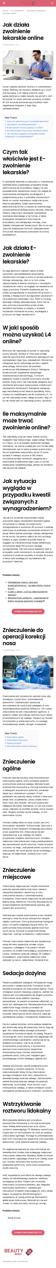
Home (5, 10)
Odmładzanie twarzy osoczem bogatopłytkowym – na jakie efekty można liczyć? (29, 585)
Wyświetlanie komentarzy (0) (28, 611)
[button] (4, 3)
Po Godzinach (17, 10)
